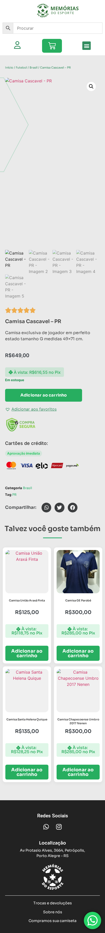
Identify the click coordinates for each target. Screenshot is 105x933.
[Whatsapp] (46, 826)
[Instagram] (58, 826)
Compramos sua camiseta (52, 920)
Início (9, 67)
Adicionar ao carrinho (43, 395)
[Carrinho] (52, 46)
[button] (86, 45)
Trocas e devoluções (52, 903)
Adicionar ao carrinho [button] (26, 653)
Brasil (33, 67)
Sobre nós (52, 912)
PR (14, 495)
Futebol (21, 67)
